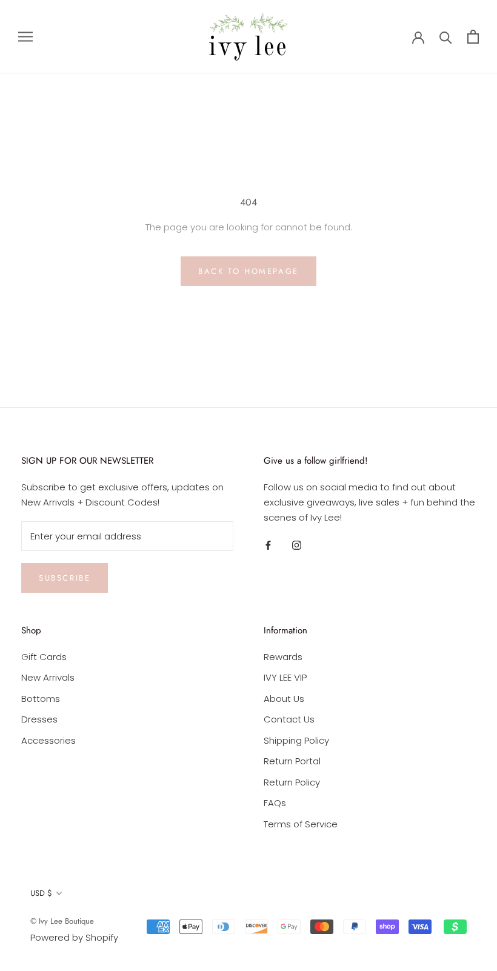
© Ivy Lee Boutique (62, 921)
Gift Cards (44, 656)
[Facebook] (268, 545)
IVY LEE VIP (285, 677)
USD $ (41, 893)
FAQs (275, 802)
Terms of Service (301, 824)
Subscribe (64, 578)
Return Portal (292, 761)
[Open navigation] (25, 37)
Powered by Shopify (74, 937)
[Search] (445, 36)
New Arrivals (48, 677)
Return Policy (292, 782)
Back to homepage (248, 271)
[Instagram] (296, 545)
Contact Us (289, 719)
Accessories (48, 740)
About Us (284, 698)
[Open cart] (473, 37)
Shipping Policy (296, 740)
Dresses (39, 719)
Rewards (283, 656)
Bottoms (40, 698)
